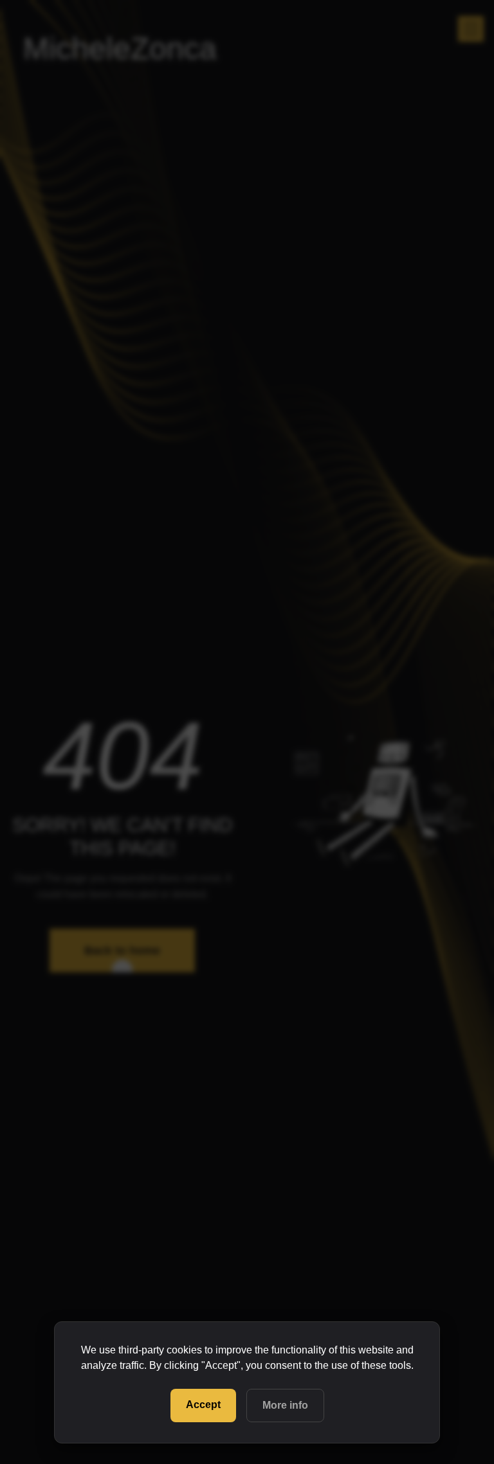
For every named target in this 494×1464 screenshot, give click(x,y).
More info (285, 1405)
